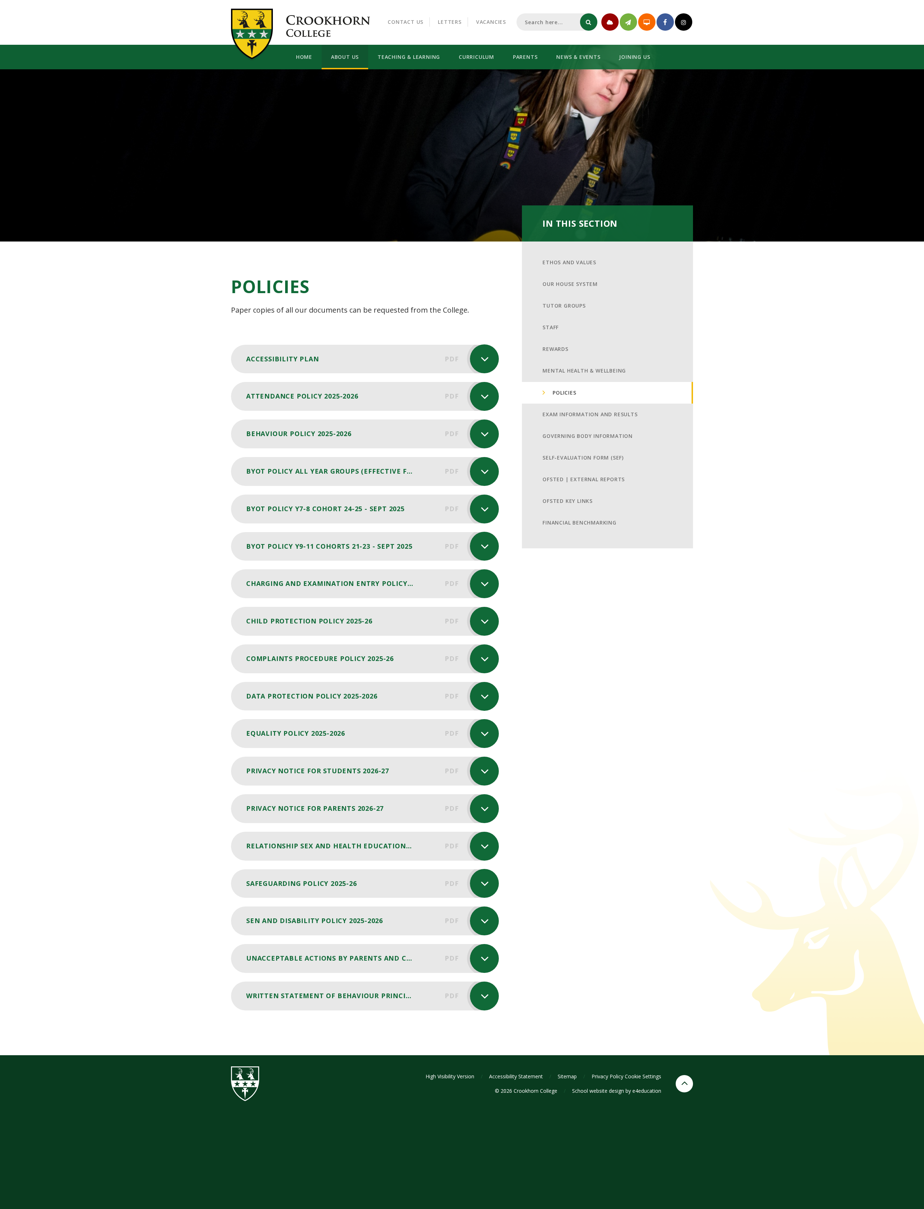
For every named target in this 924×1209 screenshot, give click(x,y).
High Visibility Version (450, 1076)
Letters (450, 21)
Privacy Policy (607, 1076)
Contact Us (405, 21)
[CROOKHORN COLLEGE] (328, 25)
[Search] (588, 22)
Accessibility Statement (516, 1076)
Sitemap (567, 1076)
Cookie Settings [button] (643, 1076)
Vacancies (491, 21)
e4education (646, 1090)
